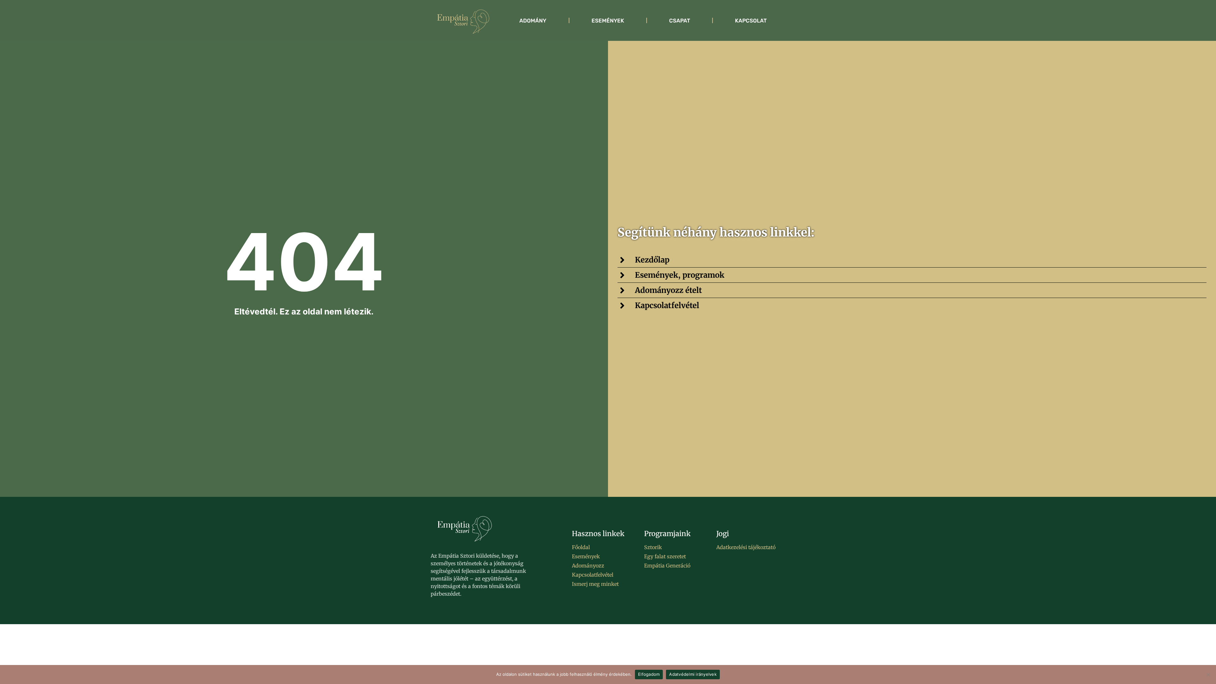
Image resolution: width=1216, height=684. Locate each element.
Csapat (679, 20)
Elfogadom (649, 674)
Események (608, 20)
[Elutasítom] (1208, 674)
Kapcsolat (751, 20)
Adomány (532, 20)
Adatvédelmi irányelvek (693, 674)
